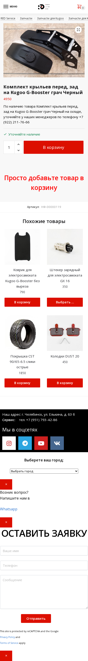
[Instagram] (9, 443)
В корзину (53, 147)
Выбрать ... (65, 302)
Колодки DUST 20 (65, 356)
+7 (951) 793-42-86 (41, 419)
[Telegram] (25, 443)
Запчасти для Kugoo (50, 18)
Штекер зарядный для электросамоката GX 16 (65, 275)
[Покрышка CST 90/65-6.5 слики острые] (22, 333)
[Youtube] (41, 443)
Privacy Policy (7, 637)
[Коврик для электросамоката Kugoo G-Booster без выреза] (22, 247)
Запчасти (26, 18)
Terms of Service (9, 643)
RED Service (8, 18)
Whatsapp (8, 509)
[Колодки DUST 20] (65, 333)
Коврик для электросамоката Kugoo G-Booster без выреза (22, 277)
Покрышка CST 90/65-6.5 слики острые (22, 361)
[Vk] (57, 443)
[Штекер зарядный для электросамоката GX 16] (65, 247)
